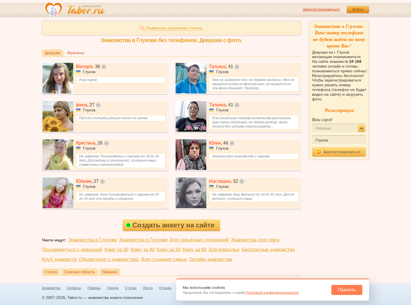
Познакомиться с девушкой (72, 249)
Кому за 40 (142, 249)
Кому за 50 (168, 249)
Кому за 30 (116, 249)
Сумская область (79, 272)
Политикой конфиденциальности (272, 293)
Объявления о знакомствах (109, 259)
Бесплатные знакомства (268, 249)
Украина (109, 272)
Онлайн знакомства (210, 259)
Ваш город (322, 119)
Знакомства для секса (255, 239)
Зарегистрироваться (321, 9)
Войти (358, 9)
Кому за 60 (194, 249)
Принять (347, 289)
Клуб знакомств (59, 259)
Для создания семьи (164, 259)
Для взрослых (224, 249)
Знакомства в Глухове (92, 239)
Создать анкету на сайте (173, 225)
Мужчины (75, 53)
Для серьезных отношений (199, 239)
